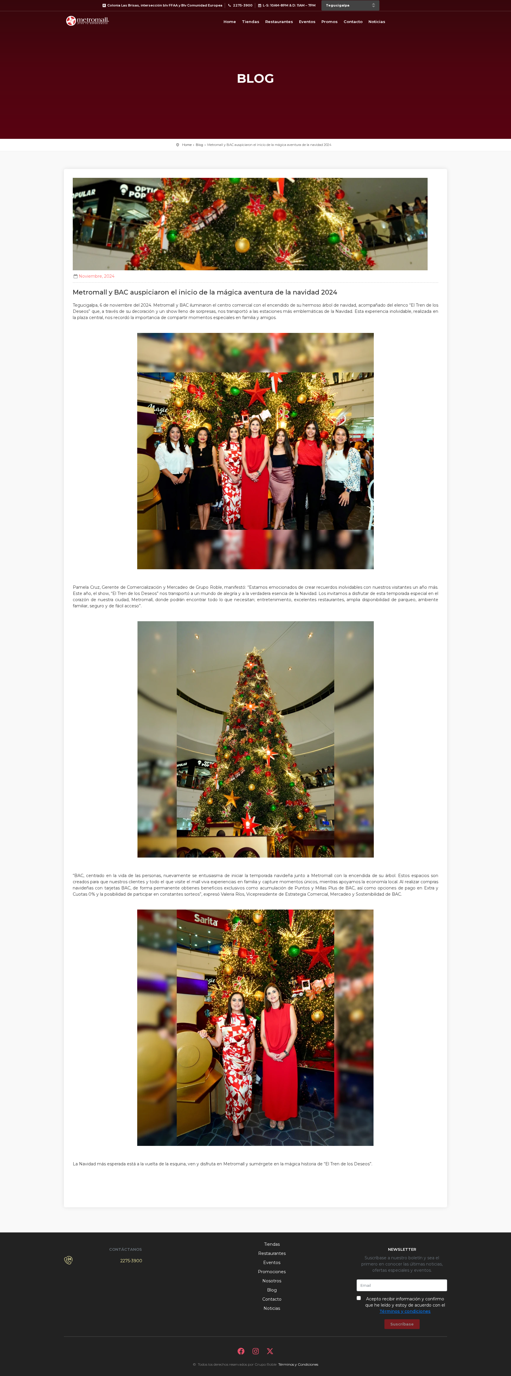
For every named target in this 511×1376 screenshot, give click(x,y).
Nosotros (271, 1281)
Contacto (353, 21)
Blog (199, 145)
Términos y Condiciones (298, 1364)
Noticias (376, 21)
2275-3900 (131, 1260)
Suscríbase (402, 1324)
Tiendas (250, 21)
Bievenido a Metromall (87, 21)
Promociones (272, 1271)
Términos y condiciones (405, 1311)
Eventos (307, 21)
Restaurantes (279, 21)
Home (230, 21)
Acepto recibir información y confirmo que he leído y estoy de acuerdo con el (405, 1305)
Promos (329, 21)
